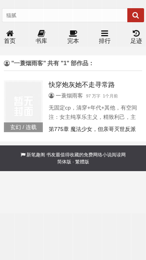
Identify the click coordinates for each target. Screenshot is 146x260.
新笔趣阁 (35, 154)
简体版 (64, 161)
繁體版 (82, 161)
